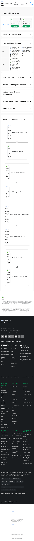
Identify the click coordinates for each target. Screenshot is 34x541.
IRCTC (3, 414)
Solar (24, 397)
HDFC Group (4, 446)
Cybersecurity (27, 405)
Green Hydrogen (27, 402)
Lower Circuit (26, 455)
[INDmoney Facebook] (2, 336)
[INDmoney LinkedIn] (6, 336)
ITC (2, 416)
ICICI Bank (4, 403)
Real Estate (15, 408)
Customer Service (13, 358)
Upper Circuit (26, 452)
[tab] (6, 377)
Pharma (14, 391)
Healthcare (15, 424)
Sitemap (13, 366)
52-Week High (27, 447)
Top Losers (26, 441)
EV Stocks (26, 389)
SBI (2, 397)
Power (14, 402)
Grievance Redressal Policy (25, 360)
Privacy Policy (24, 350)
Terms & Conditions (25, 353)
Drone (24, 399)
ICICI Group (4, 457)
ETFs (27, 3)
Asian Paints (4, 427)
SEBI (12, 493)
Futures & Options (3, 358)
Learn (12, 354)
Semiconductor (27, 394)
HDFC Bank (4, 395)
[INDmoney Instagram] (16, 336)
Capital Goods (16, 416)
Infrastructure (16, 405)
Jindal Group (4, 460)
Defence (14, 399)
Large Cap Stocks (17, 433)
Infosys (3, 405)
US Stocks (16, 3)
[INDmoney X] (9, 336)
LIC (2, 419)
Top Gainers (26, 439)
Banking (14, 386)
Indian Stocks (22, 3)
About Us (13, 348)
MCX (23, 493)
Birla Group (4, 444)
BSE (19, 493)
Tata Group (4, 433)
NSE (16, 493)
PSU (13, 410)
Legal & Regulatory (25, 356)
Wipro (3, 422)
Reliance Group (5, 438)
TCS (2, 400)
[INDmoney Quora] (22, 336)
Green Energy (27, 391)
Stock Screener (16, 458)
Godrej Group (5, 454)
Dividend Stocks (16, 444)
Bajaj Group (4, 441)
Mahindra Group (5, 449)
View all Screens (16, 455)
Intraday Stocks (27, 463)
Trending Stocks (27, 458)
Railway (14, 413)
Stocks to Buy (27, 460)
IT (12, 389)
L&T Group (4, 452)
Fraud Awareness (14, 362)
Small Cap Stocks (17, 438)
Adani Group (4, 435)
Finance (14, 418)
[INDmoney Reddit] (19, 336)
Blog (12, 351)
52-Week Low (27, 450)
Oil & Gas (14, 421)
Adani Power (4, 411)
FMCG (14, 397)
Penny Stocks (16, 441)
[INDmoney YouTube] (12, 336)
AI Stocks (25, 386)
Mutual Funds (5, 354)
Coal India (4, 424)
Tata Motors (4, 388)
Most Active (26, 444)
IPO (2, 361)
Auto (13, 394)
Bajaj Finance (4, 408)
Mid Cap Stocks (16, 435)
